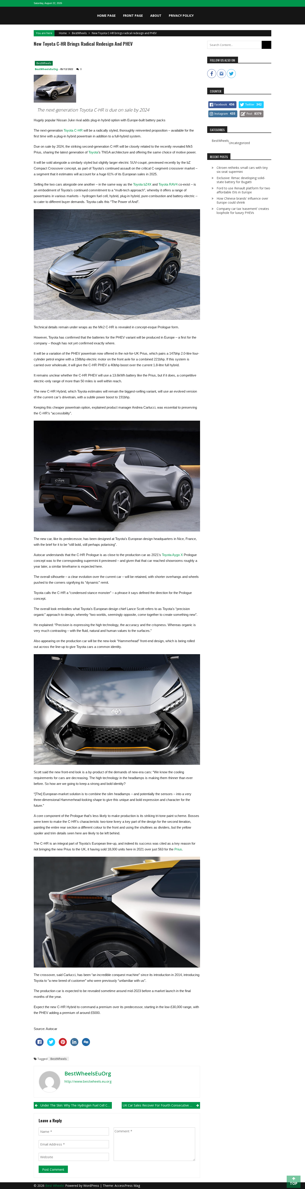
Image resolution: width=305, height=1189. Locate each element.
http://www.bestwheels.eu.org (88, 1081)
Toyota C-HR (73, 130)
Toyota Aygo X (172, 555)
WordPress (91, 1185)
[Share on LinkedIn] (74, 1044)
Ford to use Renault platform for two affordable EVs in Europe (243, 190)
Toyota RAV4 (168, 184)
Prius (178, 849)
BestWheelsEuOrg (46, 69)
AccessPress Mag (127, 1185)
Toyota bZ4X (142, 184)
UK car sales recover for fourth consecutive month (161, 1105)
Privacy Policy (181, 15)
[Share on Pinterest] (63, 1044)
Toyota (93, 152)
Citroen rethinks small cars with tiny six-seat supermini (242, 169)
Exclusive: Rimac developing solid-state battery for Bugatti (241, 180)
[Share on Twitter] (51, 1044)
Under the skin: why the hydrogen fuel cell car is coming (76, 1105)
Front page (133, 15)
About (155, 15)
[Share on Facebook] (40, 1044)
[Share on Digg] (86, 1044)
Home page (106, 15)
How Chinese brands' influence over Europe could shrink (242, 200)
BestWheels (79, 33)
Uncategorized (239, 143)
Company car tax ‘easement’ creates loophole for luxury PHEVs (243, 211)
